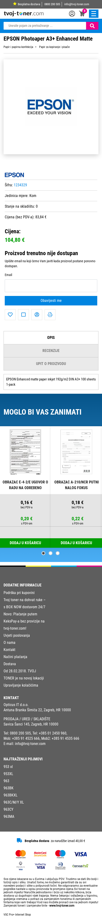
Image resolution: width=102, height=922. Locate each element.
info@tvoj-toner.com (76, 4)
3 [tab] (58, 553)
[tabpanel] (25, 487)
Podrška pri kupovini (19, 592)
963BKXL (11, 795)
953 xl (8, 766)
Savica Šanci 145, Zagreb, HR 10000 (31, 724)
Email (8, 275)
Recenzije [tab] (51, 350)
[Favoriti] (10, 314)
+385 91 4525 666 (26, 738)
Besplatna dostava (29, 4)
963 (6, 781)
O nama (9, 642)
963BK (9, 788)
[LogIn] (72, 13)
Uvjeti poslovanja (17, 635)
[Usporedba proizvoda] (23, 314)
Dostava (10, 664)
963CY (8, 809)
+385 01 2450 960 (52, 733)
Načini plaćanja (15, 657)
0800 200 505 (52, 4)
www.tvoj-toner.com (61, 905)
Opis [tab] (51, 337)
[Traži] (92, 26)
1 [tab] (43, 553)
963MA (9, 816)
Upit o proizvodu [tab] (51, 363)
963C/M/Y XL (14, 802)
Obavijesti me (51, 300)
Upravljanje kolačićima (21, 685)
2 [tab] (50, 553)
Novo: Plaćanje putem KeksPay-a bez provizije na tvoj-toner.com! (24, 621)
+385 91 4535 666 (65, 738)
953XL (8, 774)
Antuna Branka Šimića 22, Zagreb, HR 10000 (37, 710)
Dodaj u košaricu (76, 543)
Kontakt (9, 649)
